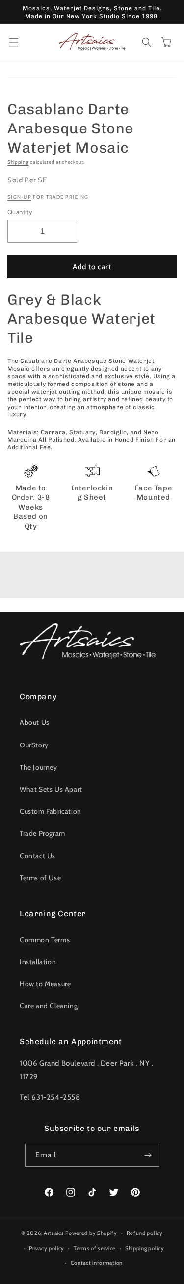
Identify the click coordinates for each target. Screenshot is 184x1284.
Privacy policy (46, 1248)
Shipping (18, 162)
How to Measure (45, 983)
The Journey (38, 767)
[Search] (147, 42)
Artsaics (54, 1233)
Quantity (19, 212)
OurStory (34, 745)
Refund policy (145, 1233)
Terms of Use (40, 877)
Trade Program (42, 833)
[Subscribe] (148, 1155)
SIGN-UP (19, 197)
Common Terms (45, 939)
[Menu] (14, 42)
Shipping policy (144, 1248)
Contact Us (37, 855)
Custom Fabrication (50, 811)
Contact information (97, 1262)
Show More (92, 577)
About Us (35, 722)
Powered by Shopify (91, 1233)
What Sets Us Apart (51, 789)
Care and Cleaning (49, 1006)
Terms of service (95, 1248)
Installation (38, 961)
